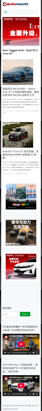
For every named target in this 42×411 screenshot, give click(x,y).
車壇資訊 (24, 173)
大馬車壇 (35, 111)
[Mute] (34, 353)
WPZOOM (14, 409)
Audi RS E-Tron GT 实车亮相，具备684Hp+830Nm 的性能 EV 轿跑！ (21, 154)
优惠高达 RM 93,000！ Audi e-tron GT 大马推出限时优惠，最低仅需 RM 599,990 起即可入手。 (21, 92)
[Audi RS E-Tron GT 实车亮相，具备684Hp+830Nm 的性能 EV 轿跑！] (18, 135)
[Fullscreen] (37, 353)
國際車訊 (19, 173)
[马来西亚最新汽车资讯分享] (15, 4)
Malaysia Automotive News (24, 111)
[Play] (5, 353)
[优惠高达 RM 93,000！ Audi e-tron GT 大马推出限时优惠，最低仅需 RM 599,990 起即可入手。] (18, 72)
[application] (21, 344)
